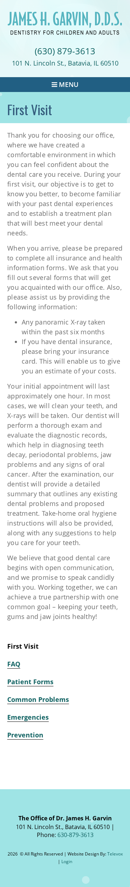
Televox (115, 854)
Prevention (25, 735)
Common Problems (38, 699)
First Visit (23, 646)
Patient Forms (30, 681)
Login (66, 861)
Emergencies (28, 717)
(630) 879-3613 (65, 51)
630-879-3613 (75, 835)
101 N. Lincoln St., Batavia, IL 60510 (65, 63)
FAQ (13, 664)
